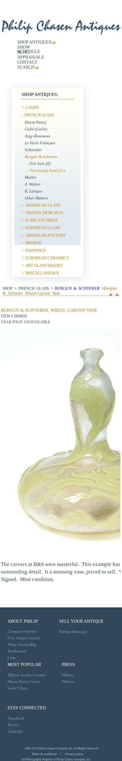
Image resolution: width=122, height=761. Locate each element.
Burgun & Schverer (41, 156)
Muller (30, 177)
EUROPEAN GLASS (42, 227)
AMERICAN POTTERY (45, 235)
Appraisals (30, 57)
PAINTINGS (35, 250)
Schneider (33, 149)
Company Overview (22, 631)
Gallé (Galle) (36, 129)
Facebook (16, 718)
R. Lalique (33, 191)
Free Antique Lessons (24, 638)
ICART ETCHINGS (41, 220)
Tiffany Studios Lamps (26, 675)
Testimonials (17, 651)
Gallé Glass (17, 688)
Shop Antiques (34, 42)
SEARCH (25, 67)
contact (27, 62)
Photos (68, 681)
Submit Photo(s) (72, 631)
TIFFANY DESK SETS (44, 212)
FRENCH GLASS (39, 115)
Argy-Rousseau (37, 136)
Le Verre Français (40, 142)
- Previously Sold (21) (46, 170)
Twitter (13, 724)
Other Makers (36, 198)
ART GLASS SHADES (44, 265)
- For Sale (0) (39, 163)
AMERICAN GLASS (42, 205)
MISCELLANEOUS (42, 273)
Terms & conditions (44, 754)
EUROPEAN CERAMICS (47, 258)
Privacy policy (74, 754)
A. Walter (32, 184)
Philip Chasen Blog (22, 644)
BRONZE (33, 242)
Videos (67, 675)
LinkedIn (15, 731)
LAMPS (32, 107)
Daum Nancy (36, 122)
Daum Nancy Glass (24, 681)
